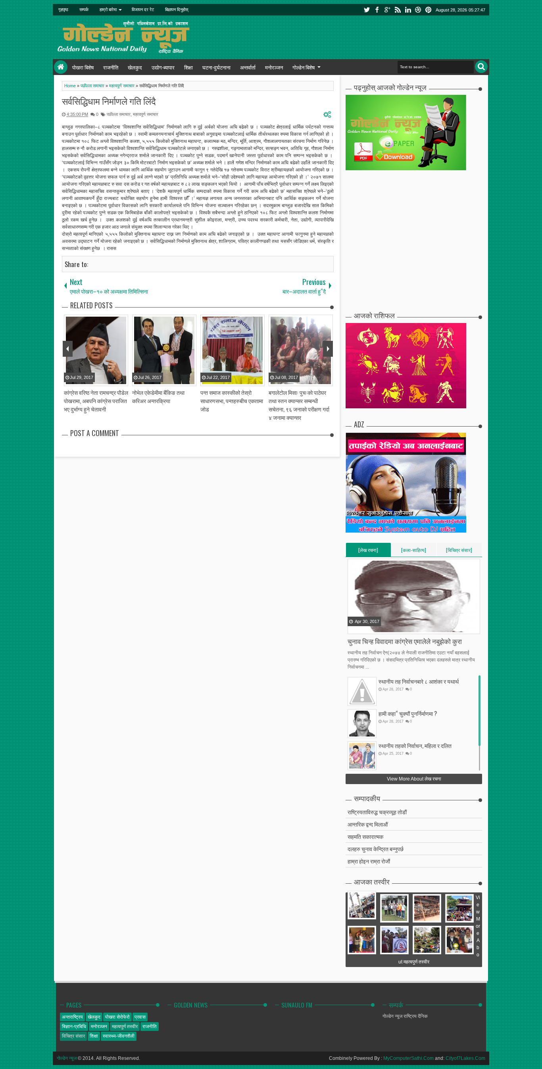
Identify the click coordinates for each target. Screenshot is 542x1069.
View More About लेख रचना (414, 779)
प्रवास (140, 1017)
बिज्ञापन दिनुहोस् (176, 9)
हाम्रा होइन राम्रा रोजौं (369, 861)
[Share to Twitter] (364, 627)
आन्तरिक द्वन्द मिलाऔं (368, 824)
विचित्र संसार (73, 1036)
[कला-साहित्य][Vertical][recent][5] (413, 551)
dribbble (418, 9)
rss (397, 9)
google (387, 9)
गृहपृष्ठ (63, 9)
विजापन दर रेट (143, 9)
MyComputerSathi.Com (408, 1058)
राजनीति (110, 67)
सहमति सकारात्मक (365, 836)
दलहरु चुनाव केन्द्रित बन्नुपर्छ (376, 848)
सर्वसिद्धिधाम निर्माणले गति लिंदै (109, 101)
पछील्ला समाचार (119, 114)
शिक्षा (188, 67)
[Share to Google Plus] (374, 627)
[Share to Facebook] (354, 627)
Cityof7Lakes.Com (465, 1058)
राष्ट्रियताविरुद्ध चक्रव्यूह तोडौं (377, 812)
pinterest (428, 9)
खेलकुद (135, 67)
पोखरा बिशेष (83, 67)
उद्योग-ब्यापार (163, 67)
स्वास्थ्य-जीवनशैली (119, 1036)
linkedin (408, 9)
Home (60, 67)
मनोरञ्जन (274, 67)
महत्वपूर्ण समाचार (145, 114)
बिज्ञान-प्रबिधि (74, 1026)
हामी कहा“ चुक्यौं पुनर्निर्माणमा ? (408, 713)
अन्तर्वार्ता (248, 67)
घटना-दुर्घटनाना (216, 67)
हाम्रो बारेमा (108, 9)
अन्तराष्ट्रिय (72, 1017)
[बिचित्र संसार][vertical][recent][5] (459, 551)
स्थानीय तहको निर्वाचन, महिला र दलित (415, 745)
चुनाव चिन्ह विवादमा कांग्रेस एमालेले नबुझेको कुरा (405, 641)
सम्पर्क (83, 9)
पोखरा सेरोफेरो (117, 1017)
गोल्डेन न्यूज (67, 1058)
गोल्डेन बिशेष (303, 67)
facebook (377, 9)
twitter (366, 9)
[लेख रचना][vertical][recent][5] (368, 551)
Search (481, 66)
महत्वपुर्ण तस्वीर (125, 1026)
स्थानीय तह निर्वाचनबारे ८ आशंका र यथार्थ (419, 681)
